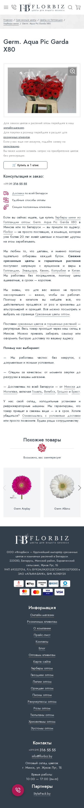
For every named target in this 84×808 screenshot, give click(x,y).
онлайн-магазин (13, 128)
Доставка (18, 193)
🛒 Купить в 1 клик (25, 165)
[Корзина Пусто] (78, 7)
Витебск (49, 391)
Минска (69, 386)
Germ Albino (62, 508)
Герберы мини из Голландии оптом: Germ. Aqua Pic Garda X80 (42, 220)
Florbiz (8, 231)
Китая (76, 270)
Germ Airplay (22, 508)
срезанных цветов (30, 323)
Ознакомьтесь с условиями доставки (51, 415)
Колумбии (58, 270)
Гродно (62, 391)
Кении (44, 270)
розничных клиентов (16, 137)
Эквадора (29, 270)
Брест (76, 391)
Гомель (37, 391)
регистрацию (11, 146)
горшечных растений (62, 323)
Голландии (11, 270)
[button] (77, 492)
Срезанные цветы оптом (52, 314)
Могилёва (10, 391)
